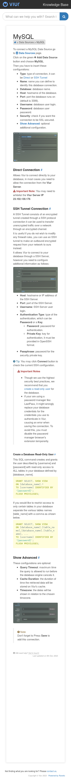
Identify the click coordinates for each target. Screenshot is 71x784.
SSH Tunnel (40, 77)
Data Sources (26, 53)
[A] (11, 7)
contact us (51, 771)
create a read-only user (37, 389)
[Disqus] (35, 709)
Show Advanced (30, 123)
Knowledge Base (55, 4)
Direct (26, 77)
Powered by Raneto (56, 775)
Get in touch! (33, 653)
